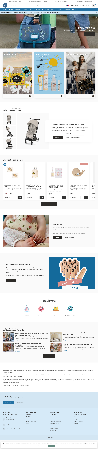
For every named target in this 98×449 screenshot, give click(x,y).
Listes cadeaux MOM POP (56, 421)
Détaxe (51, 426)
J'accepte (51, 446)
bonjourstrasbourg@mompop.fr (13, 429)
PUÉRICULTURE (50, 9)
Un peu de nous (53, 414)
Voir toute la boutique (48, 204)
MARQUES (59, 9)
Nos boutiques (20, 402)
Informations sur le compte (80, 414)
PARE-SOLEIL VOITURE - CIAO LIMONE (12, 185)
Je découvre (57, 237)
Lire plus (17, 340)
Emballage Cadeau (54, 423)
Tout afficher (48, 356)
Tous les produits (78, 426)
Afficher (57, 137)
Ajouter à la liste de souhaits (73, 137)
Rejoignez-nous (53, 430)
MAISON (25, 9)
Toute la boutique (69, 237)
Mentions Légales (54, 428)
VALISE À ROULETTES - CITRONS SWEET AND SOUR (33, 185)
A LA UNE (10, 9)
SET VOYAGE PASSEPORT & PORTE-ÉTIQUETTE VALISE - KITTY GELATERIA (55, 186)
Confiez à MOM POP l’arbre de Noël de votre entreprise (29, 344)
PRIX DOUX (75, 9)
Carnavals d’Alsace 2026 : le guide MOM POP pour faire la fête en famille (31, 334)
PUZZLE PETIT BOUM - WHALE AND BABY (78, 185)
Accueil (5, 9)
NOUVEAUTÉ (18, 9)
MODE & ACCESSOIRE (35, 9)
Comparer (7, 197)
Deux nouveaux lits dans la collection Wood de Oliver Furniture (77, 333)
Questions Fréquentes (55, 416)
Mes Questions (77, 419)
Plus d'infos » (58, 445)
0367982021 (8, 424)
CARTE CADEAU (66, 9)
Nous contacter (8, 402)
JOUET (43, 9)
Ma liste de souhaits (78, 421)
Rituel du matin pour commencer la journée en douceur (77, 345)
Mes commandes (77, 416)
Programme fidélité (54, 419)
